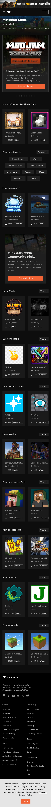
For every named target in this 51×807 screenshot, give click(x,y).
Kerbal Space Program (10, 730)
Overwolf (30, 762)
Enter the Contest (25, 86)
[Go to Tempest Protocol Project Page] (13, 210)
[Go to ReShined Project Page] (13, 408)
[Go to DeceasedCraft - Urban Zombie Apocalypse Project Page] (39, 552)
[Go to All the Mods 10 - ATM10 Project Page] (13, 552)
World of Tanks (8, 738)
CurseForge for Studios (35, 766)
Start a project (7, 748)
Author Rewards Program (12, 756)
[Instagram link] (3, 695)
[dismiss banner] (47, 2)
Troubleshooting (33, 748)
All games (6, 709)
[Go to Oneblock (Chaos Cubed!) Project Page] (13, 647)
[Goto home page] (9, 12)
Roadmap (30, 726)
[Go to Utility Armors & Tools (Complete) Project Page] (39, 361)
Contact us (31, 752)
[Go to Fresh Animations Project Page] (13, 504)
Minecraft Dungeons (10, 734)
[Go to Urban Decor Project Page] (39, 126)
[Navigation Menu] (3, 12)
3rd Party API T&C (9, 764)
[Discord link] (18, 695)
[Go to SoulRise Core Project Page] (39, 313)
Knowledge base (33, 744)
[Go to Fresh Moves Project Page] (39, 504)
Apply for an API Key (10, 760)
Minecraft (6, 713)
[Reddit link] (27, 695)
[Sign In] (45, 12)
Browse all (42, 152)
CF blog (30, 717)
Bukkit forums (32, 730)
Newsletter (31, 722)
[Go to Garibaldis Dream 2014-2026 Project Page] (39, 456)
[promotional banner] (25, 4)
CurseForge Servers (34, 734)
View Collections (25, 278)
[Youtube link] (13, 695)
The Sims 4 (6, 722)
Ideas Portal (31, 713)
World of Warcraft (9, 717)
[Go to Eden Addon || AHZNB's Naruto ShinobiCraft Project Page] (13, 313)
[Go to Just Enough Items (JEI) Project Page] (39, 599)
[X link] (22, 695)
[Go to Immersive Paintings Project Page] (13, 126)
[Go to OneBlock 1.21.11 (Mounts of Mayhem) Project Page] (39, 647)
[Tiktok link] (8, 695)
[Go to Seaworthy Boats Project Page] (39, 210)
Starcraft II (6, 726)
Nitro (29, 774)
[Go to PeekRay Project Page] (39, 408)
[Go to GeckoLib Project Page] (13, 599)
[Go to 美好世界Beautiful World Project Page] (13, 456)
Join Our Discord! (33, 709)
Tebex (29, 770)
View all (43, 291)
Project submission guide (11, 752)
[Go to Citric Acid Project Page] (13, 361)
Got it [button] (25, 801)
